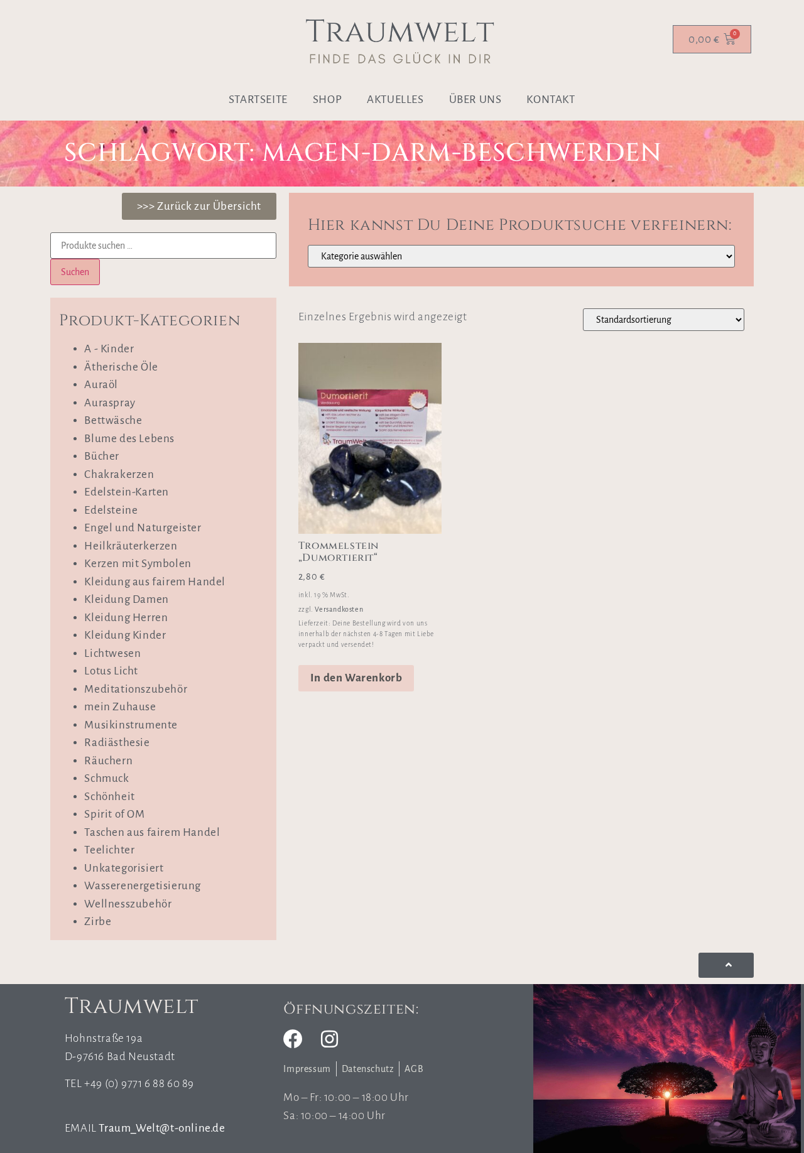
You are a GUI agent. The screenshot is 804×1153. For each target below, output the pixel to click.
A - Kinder (109, 349)
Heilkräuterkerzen (130, 546)
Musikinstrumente (131, 725)
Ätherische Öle (121, 367)
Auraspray (109, 403)
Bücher (101, 456)
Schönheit (109, 797)
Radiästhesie (116, 743)
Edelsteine (111, 510)
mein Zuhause (120, 707)
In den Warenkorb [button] (356, 678)
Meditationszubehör (135, 689)
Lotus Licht (111, 671)
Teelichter (109, 850)
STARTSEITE (258, 100)
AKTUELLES (395, 100)
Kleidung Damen (126, 599)
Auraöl (101, 385)
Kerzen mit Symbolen (137, 564)
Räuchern (108, 761)
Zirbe (97, 922)
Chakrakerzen (119, 474)
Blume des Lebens (129, 439)
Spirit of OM (114, 814)
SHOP (327, 100)
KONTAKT (550, 100)
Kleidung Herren (126, 618)
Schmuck (106, 778)
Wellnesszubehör (127, 904)
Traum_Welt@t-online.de (162, 1128)
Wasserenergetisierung (142, 886)
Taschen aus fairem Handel (152, 832)
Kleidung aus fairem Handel (154, 582)
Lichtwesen (112, 653)
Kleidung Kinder (125, 635)
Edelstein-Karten (126, 492)
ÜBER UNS (475, 100)
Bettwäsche (113, 420)
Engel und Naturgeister (142, 528)
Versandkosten (339, 609)
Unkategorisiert (123, 868)
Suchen (75, 272)
